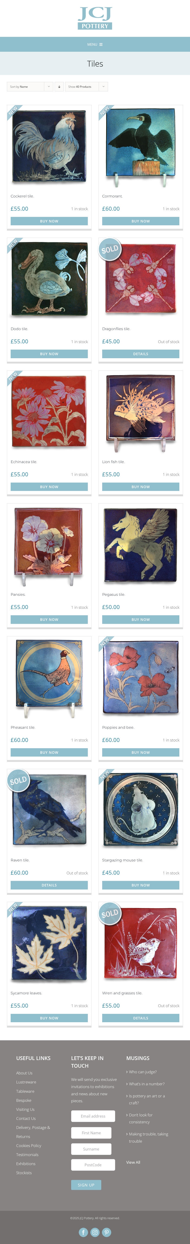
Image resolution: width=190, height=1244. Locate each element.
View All (133, 1162)
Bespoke (23, 1100)
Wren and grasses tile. (122, 993)
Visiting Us (25, 1109)
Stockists (24, 1172)
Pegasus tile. (113, 594)
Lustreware (26, 1082)
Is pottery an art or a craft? (147, 1099)
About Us (24, 1073)
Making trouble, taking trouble (148, 1137)
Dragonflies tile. (116, 329)
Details (140, 353)
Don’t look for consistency (141, 1118)
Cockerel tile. (22, 196)
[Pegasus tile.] (141, 545)
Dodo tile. (19, 329)
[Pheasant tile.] (49, 678)
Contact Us (26, 1118)
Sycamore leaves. (26, 993)
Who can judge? (143, 1071)
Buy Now (49, 221)
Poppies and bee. (118, 727)
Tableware (25, 1091)
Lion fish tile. (113, 462)
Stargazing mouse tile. (122, 860)
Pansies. (18, 594)
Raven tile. (20, 860)
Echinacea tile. (24, 462)
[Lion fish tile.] (141, 413)
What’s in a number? (147, 1083)
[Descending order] (59, 86)
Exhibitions (25, 1163)
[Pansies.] (49, 545)
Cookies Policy (28, 1145)
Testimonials (27, 1154)
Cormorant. (112, 196)
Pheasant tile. (23, 727)
